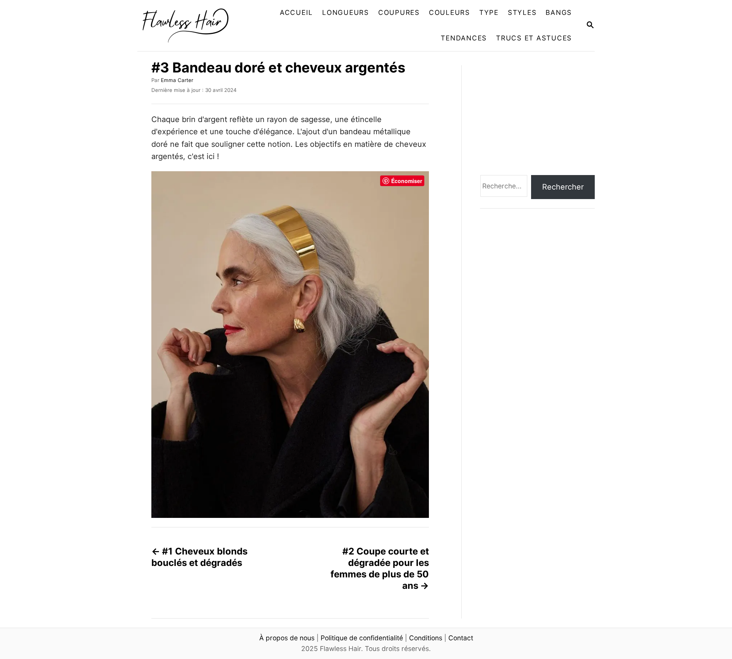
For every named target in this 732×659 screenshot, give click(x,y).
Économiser (406, 181)
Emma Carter (177, 80)
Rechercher (563, 186)
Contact (460, 638)
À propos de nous (287, 638)
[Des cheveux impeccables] (189, 25)
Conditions (425, 638)
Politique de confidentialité (362, 638)
